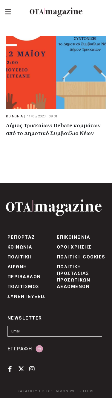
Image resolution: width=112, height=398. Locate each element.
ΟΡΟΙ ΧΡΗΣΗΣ (74, 247)
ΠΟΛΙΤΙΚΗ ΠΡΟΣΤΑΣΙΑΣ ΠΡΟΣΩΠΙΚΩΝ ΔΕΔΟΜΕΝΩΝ (73, 276)
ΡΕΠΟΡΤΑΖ (21, 237)
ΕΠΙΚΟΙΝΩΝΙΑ (73, 237)
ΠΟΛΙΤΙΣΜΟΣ (23, 286)
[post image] (56, 72)
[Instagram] (32, 369)
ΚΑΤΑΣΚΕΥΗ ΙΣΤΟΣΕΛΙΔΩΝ (43, 391)
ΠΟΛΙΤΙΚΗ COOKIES (81, 257)
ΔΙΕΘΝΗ (17, 267)
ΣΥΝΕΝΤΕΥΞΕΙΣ (26, 296)
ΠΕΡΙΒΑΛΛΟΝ (24, 276)
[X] (21, 369)
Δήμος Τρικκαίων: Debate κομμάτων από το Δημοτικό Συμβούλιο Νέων (53, 129)
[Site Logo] (56, 12)
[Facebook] (10, 369)
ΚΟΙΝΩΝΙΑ (14, 116)
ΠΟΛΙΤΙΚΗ (19, 257)
